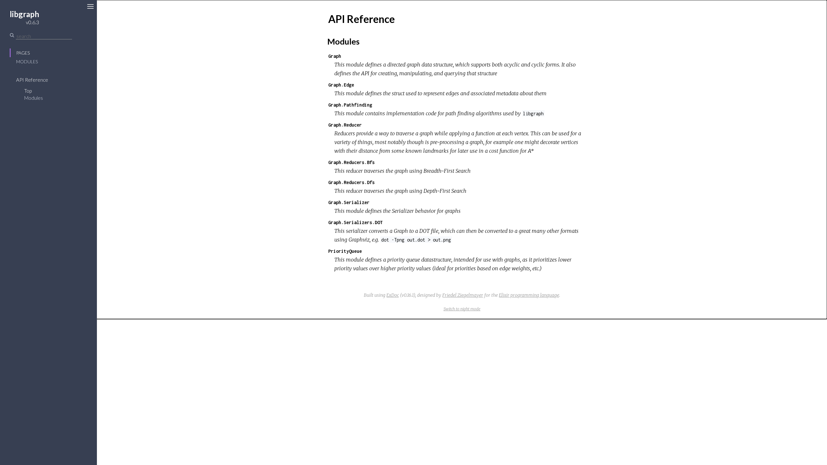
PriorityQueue (345, 251)
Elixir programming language (529, 295)
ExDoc (392, 295)
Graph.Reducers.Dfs (351, 182)
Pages (23, 53)
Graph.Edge (341, 85)
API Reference (32, 80)
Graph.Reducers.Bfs (351, 162)
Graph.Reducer (345, 125)
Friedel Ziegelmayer (462, 295)
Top (28, 91)
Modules (27, 61)
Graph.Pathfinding (350, 105)
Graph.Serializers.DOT (355, 222)
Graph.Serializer (349, 202)
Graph (334, 56)
